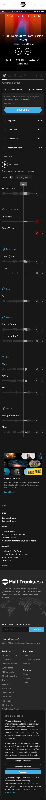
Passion (16, 43)
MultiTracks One (9, 655)
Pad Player (6, 688)
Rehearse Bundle (9, 663)
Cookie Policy (26, 789)
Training (26, 663)
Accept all (23, 772)
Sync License (7, 667)
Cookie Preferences (20, 755)
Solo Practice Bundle (11, 709)
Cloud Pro (6, 696)
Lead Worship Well (31, 659)
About (26, 674)
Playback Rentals (9, 692)
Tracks (5, 680)
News (25, 682)
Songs (25, 655)
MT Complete (8, 672)
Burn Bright (28, 43)
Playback (6, 684)
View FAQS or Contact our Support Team (20, 643)
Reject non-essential (23, 766)
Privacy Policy (10, 792)
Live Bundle (7, 659)
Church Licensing (9, 676)
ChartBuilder (7, 705)
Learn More (9, 103)
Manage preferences (23, 760)
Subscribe (23, 110)
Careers (26, 678)
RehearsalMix (8, 700)
